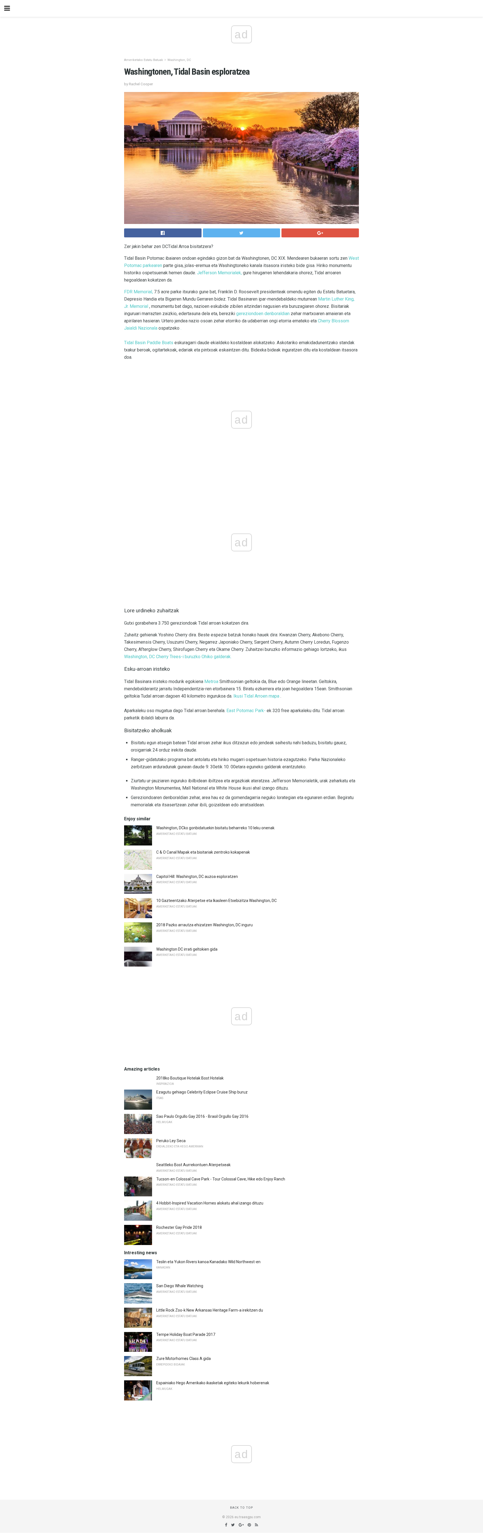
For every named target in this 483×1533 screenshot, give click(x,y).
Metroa (211, 681)
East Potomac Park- (246, 710)
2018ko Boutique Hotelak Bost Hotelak (190, 1078)
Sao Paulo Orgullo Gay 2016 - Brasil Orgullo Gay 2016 (202, 1116)
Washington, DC (179, 60)
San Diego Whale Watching (179, 1286)
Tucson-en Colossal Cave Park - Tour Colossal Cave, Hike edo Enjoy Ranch (220, 1179)
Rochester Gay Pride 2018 (179, 1227)
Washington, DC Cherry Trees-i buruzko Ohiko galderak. (177, 656)
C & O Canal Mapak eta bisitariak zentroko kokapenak (203, 852)
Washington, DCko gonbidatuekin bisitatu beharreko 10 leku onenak (215, 828)
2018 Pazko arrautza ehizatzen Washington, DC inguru (204, 925)
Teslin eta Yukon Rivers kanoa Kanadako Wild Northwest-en (208, 1262)
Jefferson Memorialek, (219, 272)
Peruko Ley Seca (171, 1140)
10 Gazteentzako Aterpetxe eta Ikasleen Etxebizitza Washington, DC (216, 900)
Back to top (241, 1508)
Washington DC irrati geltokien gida (186, 949)
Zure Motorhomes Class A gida (183, 1358)
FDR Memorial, (138, 291)
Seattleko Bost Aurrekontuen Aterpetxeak (193, 1165)
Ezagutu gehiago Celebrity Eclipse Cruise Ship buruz (202, 1092)
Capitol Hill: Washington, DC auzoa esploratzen (197, 876)
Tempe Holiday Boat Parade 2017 (185, 1334)
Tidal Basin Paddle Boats (148, 342)
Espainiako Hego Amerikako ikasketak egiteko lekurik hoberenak (212, 1383)
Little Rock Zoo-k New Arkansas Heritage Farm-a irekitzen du (209, 1310)
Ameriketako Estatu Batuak (143, 60)
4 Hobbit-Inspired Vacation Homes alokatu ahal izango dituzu (209, 1203)
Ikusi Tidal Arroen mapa (256, 696)
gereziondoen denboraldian (263, 313)
